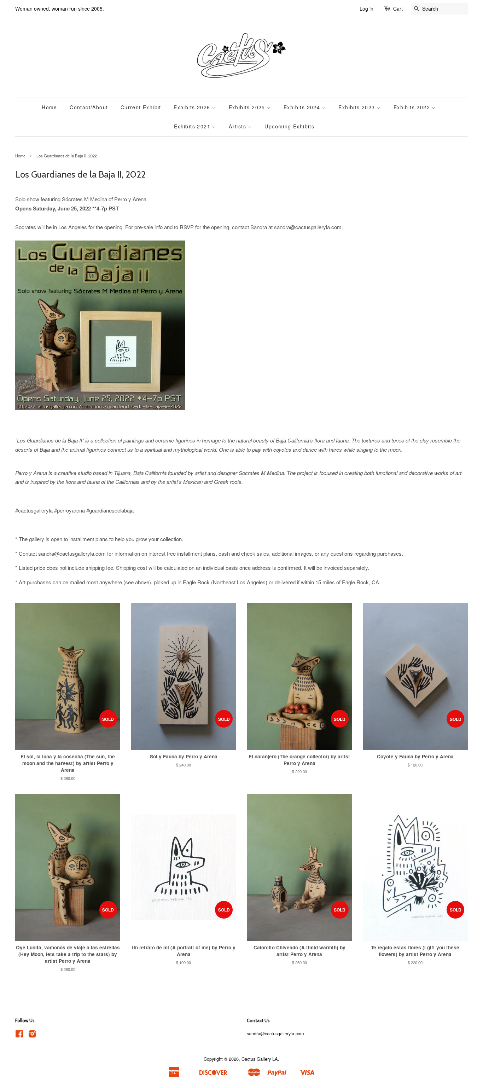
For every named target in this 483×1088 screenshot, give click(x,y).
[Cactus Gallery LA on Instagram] (32, 1035)
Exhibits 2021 (193, 126)
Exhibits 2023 (357, 107)
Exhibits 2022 (413, 107)
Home (49, 107)
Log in (366, 8)
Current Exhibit (141, 107)
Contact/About (89, 107)
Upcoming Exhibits (289, 126)
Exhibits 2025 (248, 107)
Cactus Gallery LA (260, 1058)
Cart (398, 8)
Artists (238, 126)
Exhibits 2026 (193, 107)
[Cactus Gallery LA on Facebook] (19, 1035)
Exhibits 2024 (303, 107)
